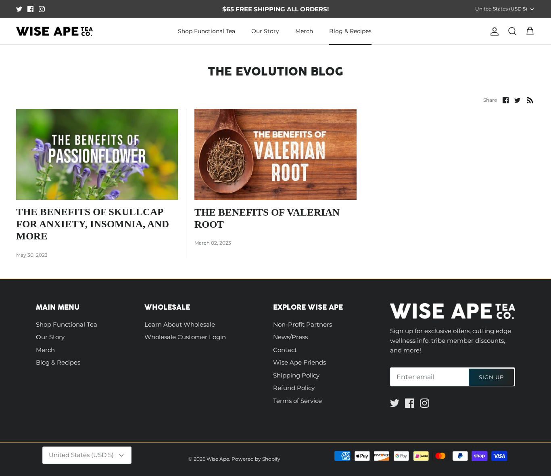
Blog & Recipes (350, 31)
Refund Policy (294, 388)
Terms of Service (297, 401)
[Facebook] (30, 9)
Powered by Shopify (256, 459)
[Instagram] (42, 9)
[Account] (492, 31)
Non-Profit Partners (302, 324)
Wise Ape (218, 459)
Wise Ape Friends (299, 362)
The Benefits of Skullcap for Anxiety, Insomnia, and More (92, 223)
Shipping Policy (296, 375)
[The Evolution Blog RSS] (530, 100)
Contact (285, 350)
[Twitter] (19, 9)
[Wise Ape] (54, 31)
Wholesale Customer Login (185, 337)
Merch (304, 31)
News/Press (290, 337)
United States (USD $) (501, 9)
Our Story (265, 31)
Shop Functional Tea (206, 31)
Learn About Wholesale (179, 324)
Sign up (491, 377)
